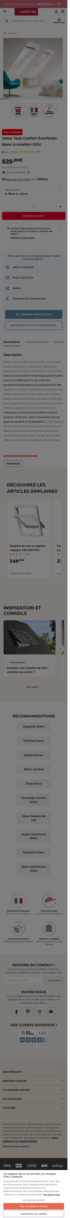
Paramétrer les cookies (34, 1213)
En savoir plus (51, 1194)
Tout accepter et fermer (34, 1206)
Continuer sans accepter (33, 1200)
